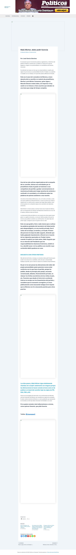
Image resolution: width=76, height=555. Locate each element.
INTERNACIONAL (15, 16)
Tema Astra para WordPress (53, 552)
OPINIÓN (28, 16)
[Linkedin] (26, 536)
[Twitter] (24, 536)
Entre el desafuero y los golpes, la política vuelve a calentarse (25, 526)
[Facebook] (32, 16)
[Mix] (30, 536)
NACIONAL (8, 16)
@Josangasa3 (30, 414)
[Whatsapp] (32, 536)
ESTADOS (23, 16)
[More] (35, 536)
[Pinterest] (28, 536)
